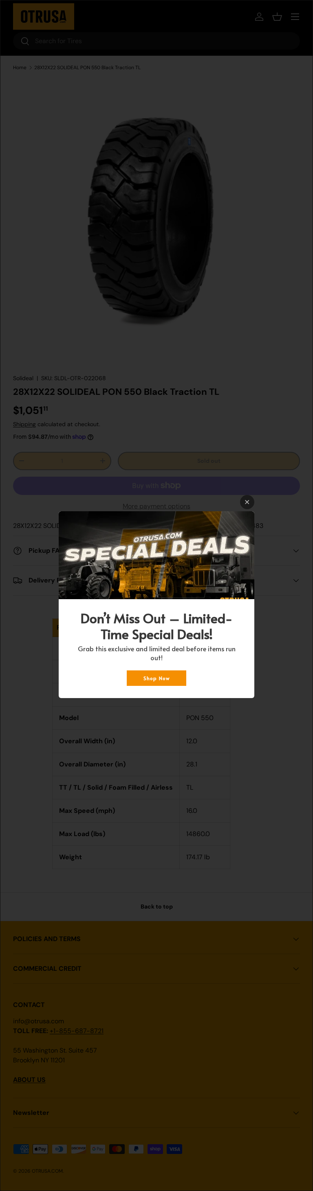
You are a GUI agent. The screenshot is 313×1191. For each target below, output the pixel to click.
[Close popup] (247, 502)
